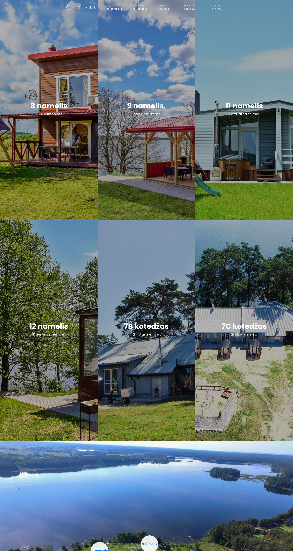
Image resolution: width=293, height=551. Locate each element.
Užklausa (190, 9)
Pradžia (112, 5)
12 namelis (216, 5)
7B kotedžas (114, 9)
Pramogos (164, 9)
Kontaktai (216, 9)
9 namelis (164, 5)
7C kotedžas (140, 9)
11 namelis (190, 5)
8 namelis (138, 5)
